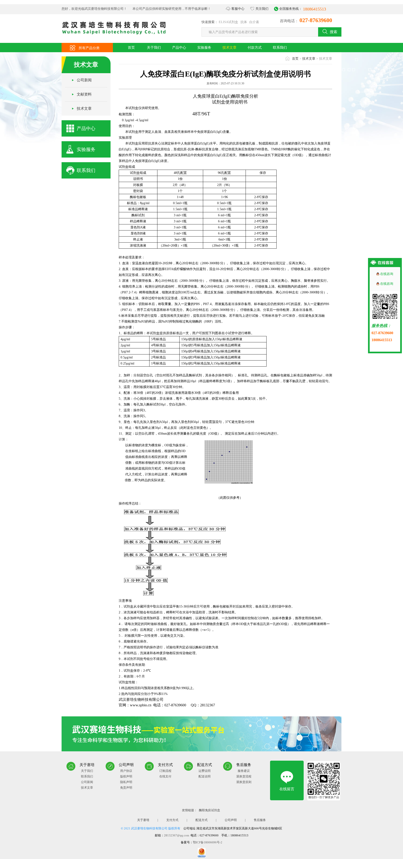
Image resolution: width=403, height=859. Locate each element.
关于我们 (154, 47)
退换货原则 (243, 782)
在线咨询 (386, 274)
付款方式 (255, 47)
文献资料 (84, 94)
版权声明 (126, 776)
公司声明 (231, 820)
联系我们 (280, 47)
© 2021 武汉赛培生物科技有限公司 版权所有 (150, 828)
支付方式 (172, 820)
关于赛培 (143, 820)
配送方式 (201, 820)
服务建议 (244, 771)
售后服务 (260, 820)
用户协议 (126, 771)
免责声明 (126, 787)
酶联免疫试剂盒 (209, 810)
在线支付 (165, 776)
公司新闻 (84, 80)
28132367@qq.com (176, 835)
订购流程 (165, 771)
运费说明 (204, 771)
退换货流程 (243, 776)
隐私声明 (126, 782)
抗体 (243, 22)
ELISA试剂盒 (228, 22)
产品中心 (179, 47)
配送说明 (204, 776)
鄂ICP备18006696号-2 (207, 842)
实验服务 (204, 47)
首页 (131, 47)
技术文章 (229, 47)
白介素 (254, 22)
